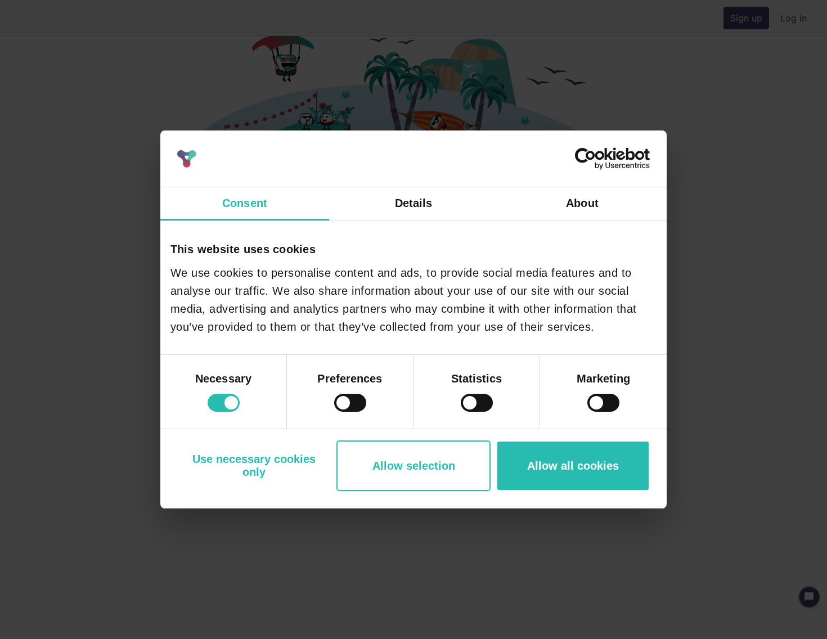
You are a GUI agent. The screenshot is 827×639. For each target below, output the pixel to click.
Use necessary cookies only (254, 465)
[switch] (350, 403)
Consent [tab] (244, 203)
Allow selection (413, 466)
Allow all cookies (573, 466)
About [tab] (582, 203)
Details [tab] (414, 203)
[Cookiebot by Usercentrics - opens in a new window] (600, 158)
